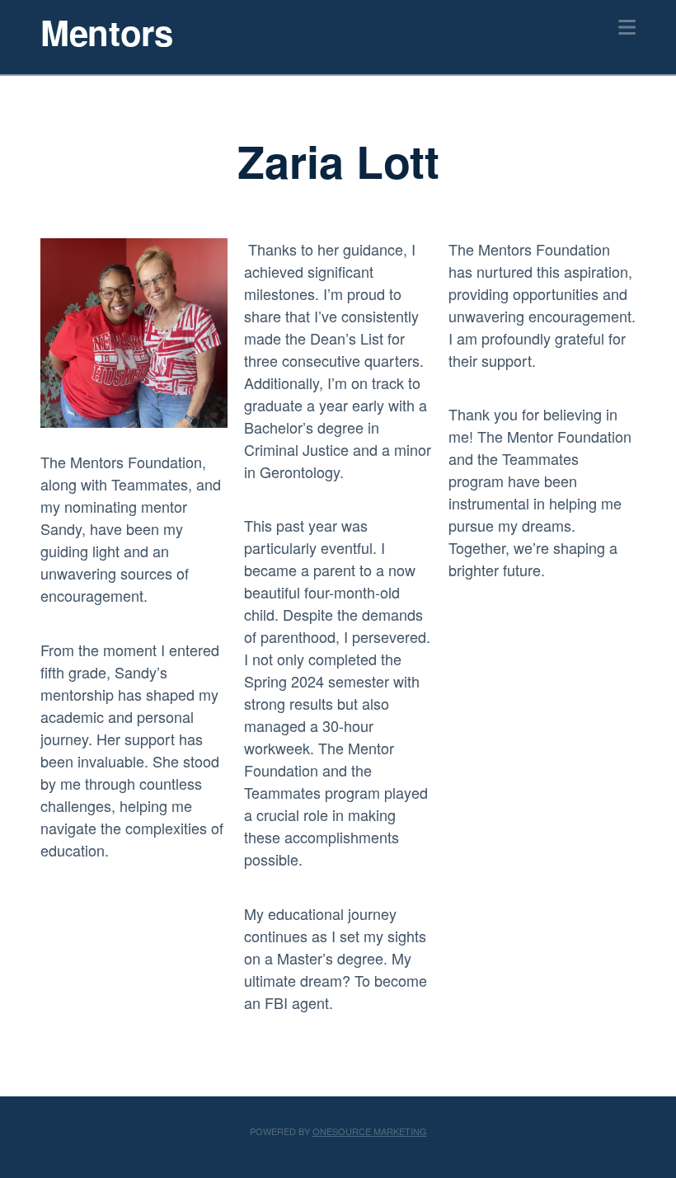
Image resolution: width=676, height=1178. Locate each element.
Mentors (106, 32)
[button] (627, 26)
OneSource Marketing (369, 1131)
